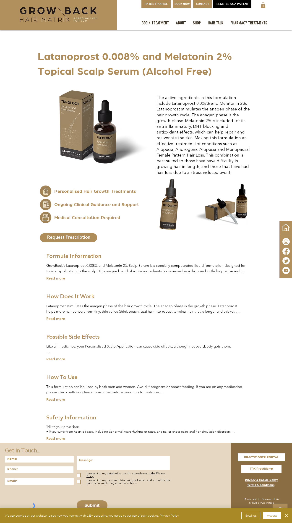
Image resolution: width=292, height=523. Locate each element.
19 (244, 499)
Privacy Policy (169, 515)
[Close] (286, 515)
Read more (55, 278)
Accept (272, 515)
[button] (263, 5)
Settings (250, 515)
